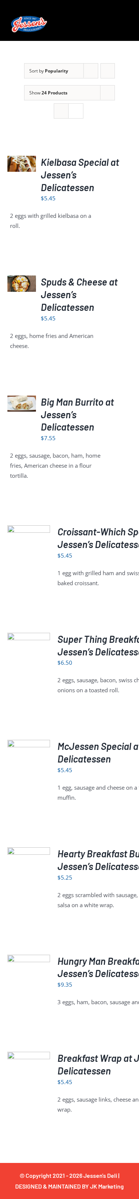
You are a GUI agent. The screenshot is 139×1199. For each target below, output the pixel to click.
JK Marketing (107, 1186)
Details (29, 547)
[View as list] (76, 111)
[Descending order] (107, 70)
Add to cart (22, 157)
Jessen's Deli (100, 1175)
